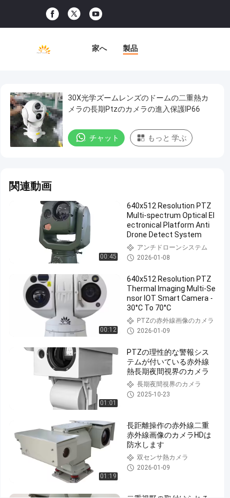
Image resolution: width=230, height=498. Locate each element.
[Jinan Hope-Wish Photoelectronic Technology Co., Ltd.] (43, 49)
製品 (130, 48)
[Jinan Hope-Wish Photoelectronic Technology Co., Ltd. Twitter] (74, 13)
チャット (104, 138)
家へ (99, 48)
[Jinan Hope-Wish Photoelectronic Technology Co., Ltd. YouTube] (95, 14)
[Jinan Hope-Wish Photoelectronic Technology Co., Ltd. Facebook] (52, 14)
